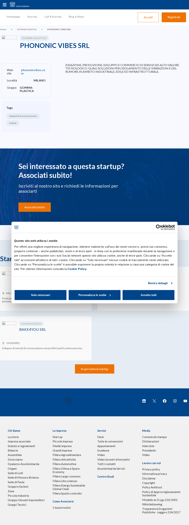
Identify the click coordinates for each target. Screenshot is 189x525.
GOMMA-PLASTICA (27, 29)
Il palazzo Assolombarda (23, 464)
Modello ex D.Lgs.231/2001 (160, 499)
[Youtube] (185, 401)
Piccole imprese (63, 441)
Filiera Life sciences (65, 481)
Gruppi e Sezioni (18, 486)
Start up (58, 437)
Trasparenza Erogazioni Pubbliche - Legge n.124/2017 (161, 510)
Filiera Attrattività (64, 459)
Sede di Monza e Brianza (23, 477)
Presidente (149, 450)
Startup (32, 16)
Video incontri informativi (113, 459)
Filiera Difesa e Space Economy (66, 470)
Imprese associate (19, 441)
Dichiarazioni (150, 441)
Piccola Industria (18, 495)
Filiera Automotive (64, 464)
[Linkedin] (144, 401)
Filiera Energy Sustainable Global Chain (69, 487)
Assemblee (15, 455)
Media (146, 430)
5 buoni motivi (62, 507)
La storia (13, 437)
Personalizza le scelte (92, 294)
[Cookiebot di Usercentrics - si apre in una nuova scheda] (158, 227)
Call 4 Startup (52, 16)
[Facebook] (164, 401)
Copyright (148, 482)
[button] (68, 400)
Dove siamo (15, 459)
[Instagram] (175, 401)
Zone (11, 491)
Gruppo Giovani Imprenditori (26, 500)
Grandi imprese (62, 450)
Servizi (101, 430)
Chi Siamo (14, 430)
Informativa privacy (154, 473)
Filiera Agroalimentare (67, 455)
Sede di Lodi (15, 473)
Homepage (13, 16)
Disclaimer (149, 478)
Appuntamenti (106, 446)
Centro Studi (105, 476)
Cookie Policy (77, 268)
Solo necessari (40, 294)
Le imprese (60, 430)
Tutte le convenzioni (110, 441)
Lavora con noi (151, 463)
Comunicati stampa (154, 437)
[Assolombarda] (23, 4)
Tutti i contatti (106, 464)
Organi (12, 468)
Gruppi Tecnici (17, 504)
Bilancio (13, 450)
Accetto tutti (149, 294)
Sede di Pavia (16, 482)
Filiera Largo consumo (66, 476)
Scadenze (103, 450)
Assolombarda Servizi (111, 468)
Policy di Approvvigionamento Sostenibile (161, 493)
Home (3, 29)
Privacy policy (151, 469)
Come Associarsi (63, 501)
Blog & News (76, 16)
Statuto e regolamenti (21, 446)
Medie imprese (62, 446)
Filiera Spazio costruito (67, 493)
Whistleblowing (152, 504)
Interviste (148, 446)
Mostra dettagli (158, 283)
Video (101, 455)
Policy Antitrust (152, 487)
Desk (100, 437)
